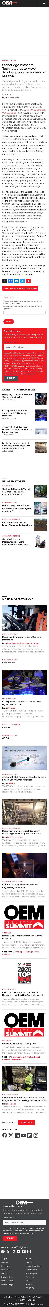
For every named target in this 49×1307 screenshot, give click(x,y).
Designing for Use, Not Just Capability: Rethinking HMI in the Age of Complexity (16, 445)
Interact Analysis (26, 1057)
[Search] (38, 3)
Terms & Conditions (36, 1297)
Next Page (26, 1123)
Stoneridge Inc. (13, 97)
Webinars (6, 933)
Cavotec (6, 727)
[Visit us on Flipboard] (29, 1135)
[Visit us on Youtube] (23, 1135)
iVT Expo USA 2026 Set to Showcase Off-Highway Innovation (14, 413)
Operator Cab (9, 60)
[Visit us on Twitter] (10, 1135)
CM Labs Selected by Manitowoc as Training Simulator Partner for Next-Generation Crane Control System (15, 542)
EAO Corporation (15, 837)
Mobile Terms (14, 374)
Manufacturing (9, 990)
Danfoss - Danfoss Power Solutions (23, 643)
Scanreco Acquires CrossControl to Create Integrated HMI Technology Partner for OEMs (24, 1098)
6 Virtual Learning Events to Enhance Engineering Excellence (20, 886)
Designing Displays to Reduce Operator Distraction (17, 395)
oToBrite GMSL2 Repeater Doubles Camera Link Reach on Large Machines (17, 429)
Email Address (11, 342)
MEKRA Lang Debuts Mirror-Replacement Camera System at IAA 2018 (17, 508)
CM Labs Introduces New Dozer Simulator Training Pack (17, 523)
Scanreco (11, 1104)
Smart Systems (9, 699)
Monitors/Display (10, 634)
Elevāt (16, 952)
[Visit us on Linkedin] (17, 1135)
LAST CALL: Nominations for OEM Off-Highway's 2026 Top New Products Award (22, 993)
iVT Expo (11, 708)
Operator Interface (11, 519)
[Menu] (44, 3)
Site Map (31, 1300)
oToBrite (6, 738)
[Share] (10, 281)
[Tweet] (22, 281)
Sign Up (11, 378)
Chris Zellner (8, 662)
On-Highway (7, 486)
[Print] (4, 281)
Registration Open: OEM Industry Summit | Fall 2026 (22, 937)
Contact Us (21, 1300)
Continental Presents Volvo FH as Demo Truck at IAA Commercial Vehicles (17, 492)
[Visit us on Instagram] (36, 1135)
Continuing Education (12, 882)
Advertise (8, 1297)
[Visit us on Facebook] (4, 1135)
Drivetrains (7, 1041)
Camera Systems (9, 502)
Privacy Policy (31, 374)
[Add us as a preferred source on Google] (28, 281)
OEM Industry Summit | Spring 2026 (19, 1043)
